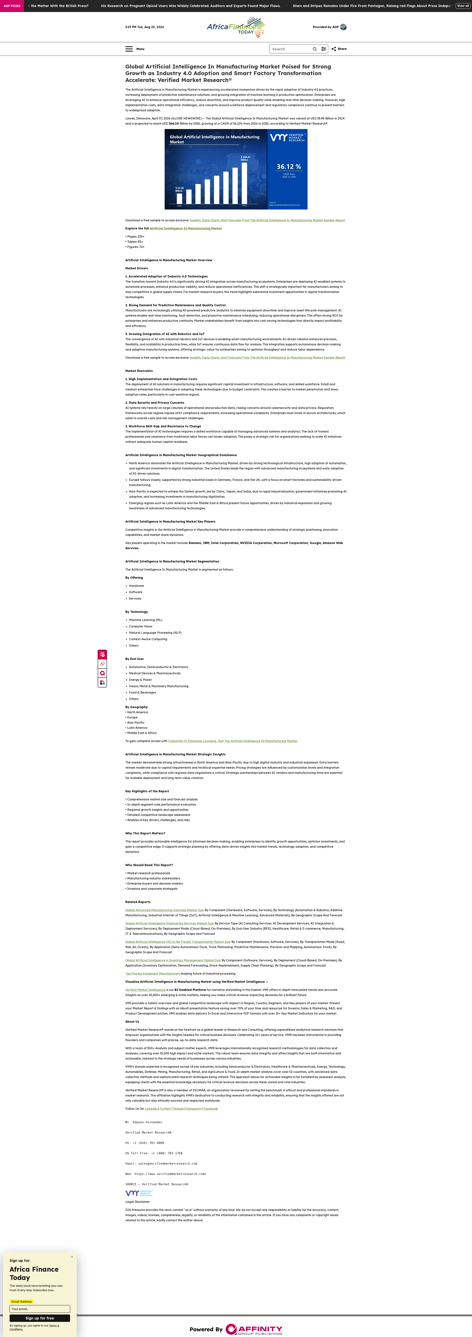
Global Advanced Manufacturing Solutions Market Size (164, 910)
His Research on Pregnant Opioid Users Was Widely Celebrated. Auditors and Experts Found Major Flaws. (190, 6)
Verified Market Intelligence (145, 990)
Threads (178, 1109)
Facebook (210, 1109)
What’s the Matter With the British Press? (53, 6)
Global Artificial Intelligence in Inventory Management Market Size (173, 960)
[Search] (314, 49)
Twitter (165, 1109)
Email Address (21, 1301)
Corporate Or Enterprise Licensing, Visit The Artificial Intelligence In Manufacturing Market (232, 741)
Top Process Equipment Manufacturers (152, 973)
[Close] (72, 1257)
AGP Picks (12, 6)
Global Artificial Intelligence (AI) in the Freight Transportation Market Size (178, 942)
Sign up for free (40, 1318)
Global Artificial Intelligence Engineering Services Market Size (169, 923)
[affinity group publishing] (102, 673)
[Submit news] (102, 654)
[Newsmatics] (102, 682)
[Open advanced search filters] (323, 49)
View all (463, 6)
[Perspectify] (102, 664)
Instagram (193, 1109)
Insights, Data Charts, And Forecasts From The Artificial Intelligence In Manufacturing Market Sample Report (267, 220)
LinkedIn (151, 1109)
